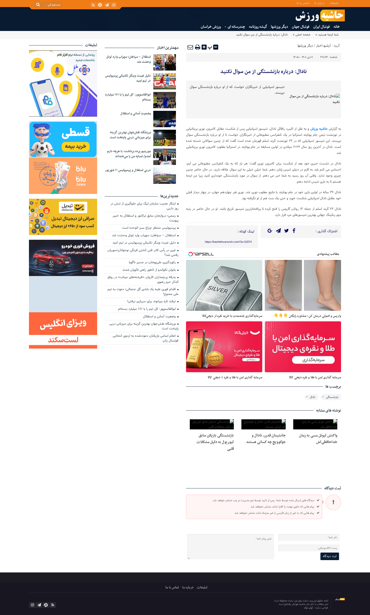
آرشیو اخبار (323, 46)
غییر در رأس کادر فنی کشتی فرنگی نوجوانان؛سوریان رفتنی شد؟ (142, 253)
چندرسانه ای (236, 26)
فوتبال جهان (300, 26)
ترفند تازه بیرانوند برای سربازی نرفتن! (152, 301)
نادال (312, 397)
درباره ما (319, 3)
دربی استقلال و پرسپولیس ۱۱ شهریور (128, 170)
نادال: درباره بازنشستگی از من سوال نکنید (263, 71)
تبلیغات (334, 3)
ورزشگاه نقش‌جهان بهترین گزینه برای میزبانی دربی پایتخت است (130, 135)
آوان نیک (309, 608)
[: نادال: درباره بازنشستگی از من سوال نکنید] (190, 47)
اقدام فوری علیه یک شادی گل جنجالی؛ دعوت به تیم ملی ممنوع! (142, 292)
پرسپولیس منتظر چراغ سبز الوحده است (149, 228)
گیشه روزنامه (258, 26)
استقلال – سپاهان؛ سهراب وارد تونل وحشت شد (128, 59)
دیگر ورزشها (279, 26)
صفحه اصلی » (301, 34)
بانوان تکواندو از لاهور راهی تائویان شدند (149, 270)
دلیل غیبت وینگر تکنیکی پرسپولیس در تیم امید (128, 78)
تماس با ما (303, 3)
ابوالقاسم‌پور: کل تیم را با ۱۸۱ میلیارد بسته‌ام (128, 97)
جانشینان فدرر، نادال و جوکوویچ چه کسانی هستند (266, 438)
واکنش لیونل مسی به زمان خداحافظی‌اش (318, 438)
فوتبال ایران (321, 26)
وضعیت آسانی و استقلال (135, 113)
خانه (337, 26)
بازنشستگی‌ (332, 397)
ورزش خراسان (211, 26)
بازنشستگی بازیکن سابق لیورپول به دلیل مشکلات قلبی (215, 442)
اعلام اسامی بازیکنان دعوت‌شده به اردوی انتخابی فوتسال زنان (145, 339)
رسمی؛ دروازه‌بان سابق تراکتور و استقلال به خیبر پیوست (145, 218)
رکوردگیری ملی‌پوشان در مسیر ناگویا (153, 262)
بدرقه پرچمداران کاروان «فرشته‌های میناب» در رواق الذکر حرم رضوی (142, 280)
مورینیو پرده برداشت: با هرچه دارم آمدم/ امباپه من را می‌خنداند (129, 154)
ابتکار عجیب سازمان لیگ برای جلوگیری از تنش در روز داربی (144, 206)
